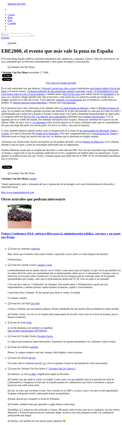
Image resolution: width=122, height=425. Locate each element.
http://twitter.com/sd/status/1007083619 (27, 330)
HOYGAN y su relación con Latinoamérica (46, 116)
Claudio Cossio (44, 265)
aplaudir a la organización (69, 99)
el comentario (39, 122)
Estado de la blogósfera (47, 133)
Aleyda (31, 357)
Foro (10, 20)
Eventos (5, 37)
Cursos (11, 14)
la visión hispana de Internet (74, 108)
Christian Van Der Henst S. (62, 368)
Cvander (12, 23)
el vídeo (32, 374)
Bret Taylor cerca (71, 94)
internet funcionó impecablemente (30, 102)
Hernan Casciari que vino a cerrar (59, 88)
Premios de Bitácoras (93, 141)
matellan (34, 347)
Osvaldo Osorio (45, 336)
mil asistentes (69, 102)
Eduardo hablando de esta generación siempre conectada (56, 91)
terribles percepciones (94, 116)
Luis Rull (35, 303)
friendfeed (108, 94)
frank (29, 322)
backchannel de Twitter (105, 133)
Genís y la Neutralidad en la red (102, 91)
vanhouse (35, 248)
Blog (10, 17)
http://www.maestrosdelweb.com (17, 192)
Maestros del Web (17, 4)
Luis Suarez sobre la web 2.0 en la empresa (23, 94)
